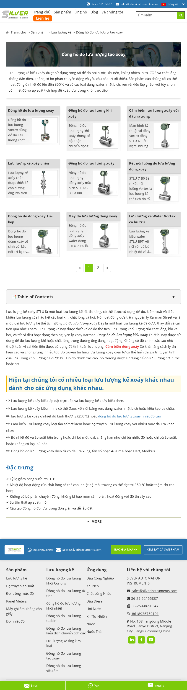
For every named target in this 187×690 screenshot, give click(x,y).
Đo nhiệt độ (15, 621)
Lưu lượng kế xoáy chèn (28, 163)
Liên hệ (42, 18)
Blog (94, 12)
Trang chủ (41, 12)
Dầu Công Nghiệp (100, 578)
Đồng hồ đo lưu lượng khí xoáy (90, 113)
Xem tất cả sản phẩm (163, 549)
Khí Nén (92, 586)
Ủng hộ (81, 12)
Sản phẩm (62, 12)
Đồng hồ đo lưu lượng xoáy (31, 110)
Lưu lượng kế (61, 32)
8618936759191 (43, 550)
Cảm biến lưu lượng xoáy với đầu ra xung (154, 113)
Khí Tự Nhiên (96, 616)
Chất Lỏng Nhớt (98, 593)
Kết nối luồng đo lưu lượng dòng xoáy (152, 166)
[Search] (180, 15)
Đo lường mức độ (20, 593)
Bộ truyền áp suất (20, 586)
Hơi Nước (93, 608)
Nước (90, 624)
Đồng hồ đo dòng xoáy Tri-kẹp (30, 219)
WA (96, 685)
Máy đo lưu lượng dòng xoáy (92, 216)
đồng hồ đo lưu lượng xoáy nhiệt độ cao (129, 416)
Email (34, 685)
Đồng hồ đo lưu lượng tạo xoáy (99, 32)
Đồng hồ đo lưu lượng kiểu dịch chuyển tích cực (66, 630)
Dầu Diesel (94, 601)
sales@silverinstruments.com (139, 4)
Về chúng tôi (112, 12)
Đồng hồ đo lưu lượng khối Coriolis (63, 580)
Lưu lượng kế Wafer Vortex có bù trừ (152, 219)
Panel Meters (16, 601)
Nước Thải (94, 631)
